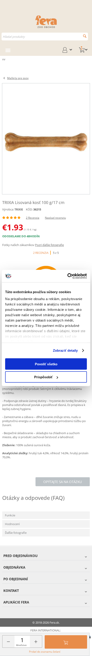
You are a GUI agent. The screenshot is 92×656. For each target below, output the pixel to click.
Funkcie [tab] (10, 515)
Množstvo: (21, 645)
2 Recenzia (32, 218)
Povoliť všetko (46, 364)
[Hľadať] (85, 36)
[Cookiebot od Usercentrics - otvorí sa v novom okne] (67, 276)
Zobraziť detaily (65, 350)
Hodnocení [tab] (12, 524)
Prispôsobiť (43, 377)
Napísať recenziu (55, 218)
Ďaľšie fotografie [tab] (16, 533)
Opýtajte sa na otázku (62, 481)
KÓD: (29, 209)
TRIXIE (19, 209)
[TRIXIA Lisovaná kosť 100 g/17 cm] (46, 138)
